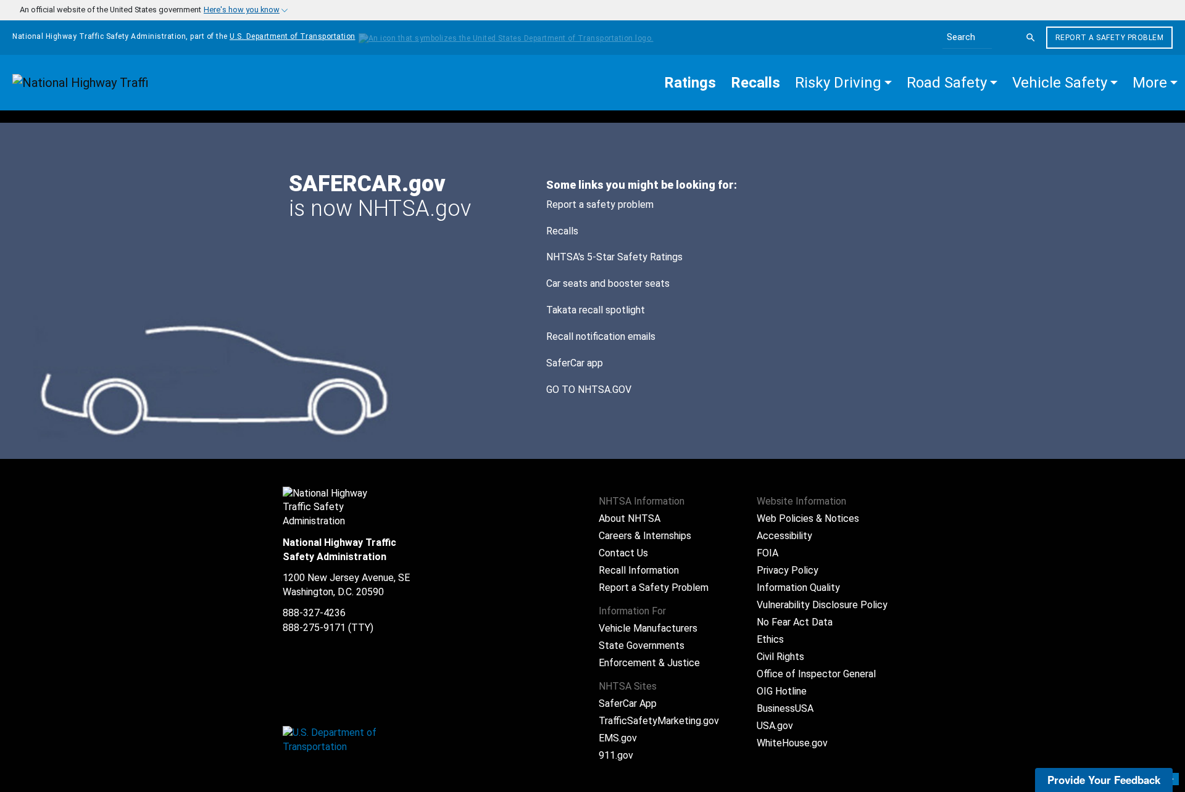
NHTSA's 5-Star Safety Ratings (614, 257)
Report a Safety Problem (1109, 37)
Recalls (562, 231)
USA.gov (775, 726)
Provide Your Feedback (1103, 779)
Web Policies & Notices (808, 518)
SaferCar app (574, 363)
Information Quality (798, 587)
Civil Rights (780, 656)
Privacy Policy (787, 570)
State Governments (641, 645)
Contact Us (623, 553)
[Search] (1030, 37)
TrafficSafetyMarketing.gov (659, 721)
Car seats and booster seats (608, 283)
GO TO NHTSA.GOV (590, 389)
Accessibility (784, 536)
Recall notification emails (600, 336)
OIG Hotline (782, 691)
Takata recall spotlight (595, 310)
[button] (843, 82)
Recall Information (639, 570)
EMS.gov (618, 738)
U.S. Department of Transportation (293, 36)
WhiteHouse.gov (792, 743)
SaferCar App (628, 703)
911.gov (616, 755)
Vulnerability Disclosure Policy (822, 605)
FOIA (767, 553)
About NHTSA (629, 518)
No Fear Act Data (795, 622)
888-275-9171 (314, 627)
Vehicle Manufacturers (648, 628)
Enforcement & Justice (649, 663)
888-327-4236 (314, 613)
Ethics (770, 639)
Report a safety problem (600, 204)
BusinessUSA (785, 708)
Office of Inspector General (816, 674)
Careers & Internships (645, 536)
